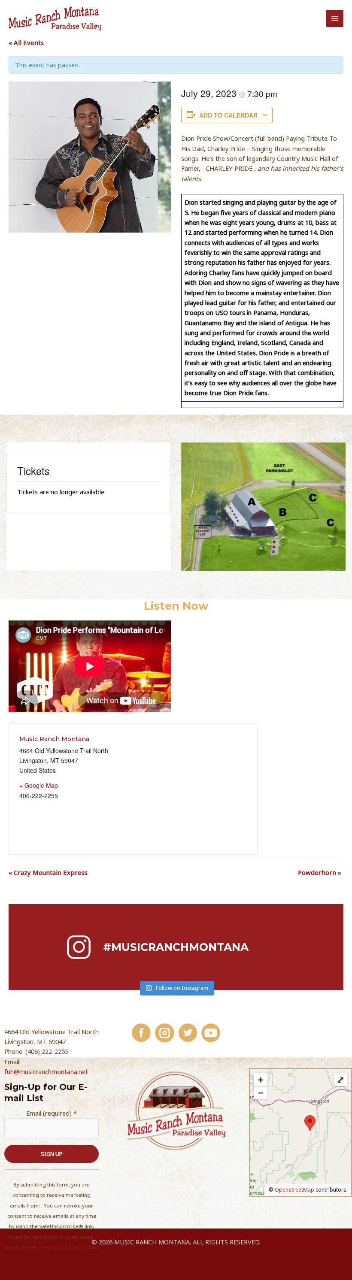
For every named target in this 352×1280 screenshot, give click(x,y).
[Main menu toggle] (334, 18)
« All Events (26, 42)
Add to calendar (228, 115)
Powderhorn (319, 872)
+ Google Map (38, 785)
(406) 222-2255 (46, 1051)
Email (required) (51, 1113)
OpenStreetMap (294, 1189)
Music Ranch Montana (54, 739)
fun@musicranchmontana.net (46, 1071)
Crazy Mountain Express (48, 872)
